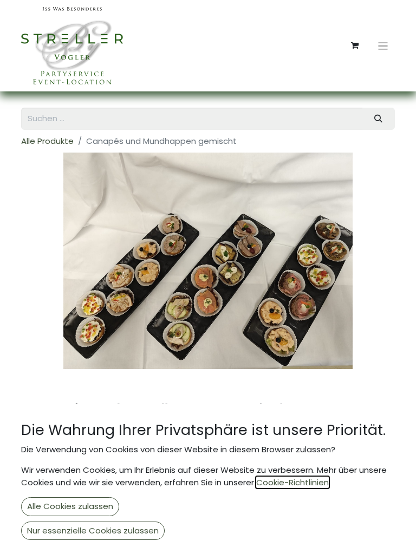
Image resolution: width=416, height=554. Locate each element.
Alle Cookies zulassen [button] (70, 506)
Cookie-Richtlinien (292, 482)
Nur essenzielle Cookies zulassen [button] (93, 530)
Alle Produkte (47, 141)
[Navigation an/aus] (383, 46)
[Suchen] (378, 119)
